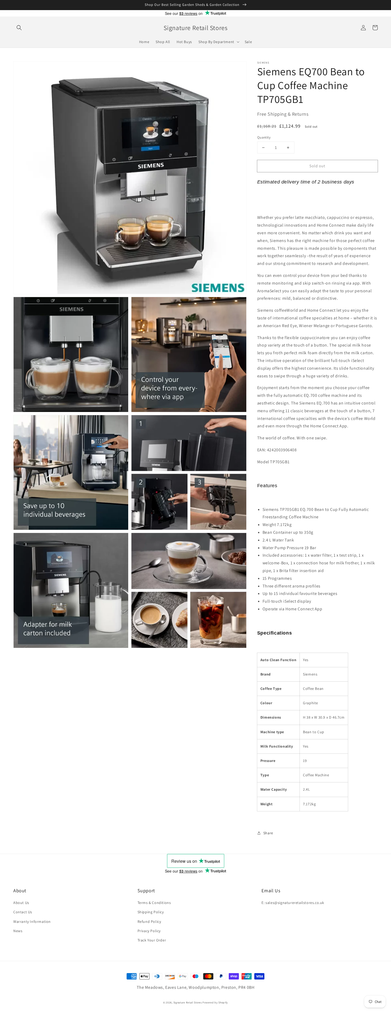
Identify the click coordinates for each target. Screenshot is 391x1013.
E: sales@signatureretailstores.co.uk (292, 902)
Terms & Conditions (154, 902)
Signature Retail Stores (187, 1002)
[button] (19, 28)
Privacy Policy (149, 930)
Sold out (317, 165)
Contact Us (22, 912)
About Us (21, 902)
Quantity (264, 137)
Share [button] (268, 833)
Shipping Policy (151, 912)
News (17, 930)
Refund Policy (149, 921)
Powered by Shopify (215, 1002)
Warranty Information (32, 921)
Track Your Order (152, 940)
